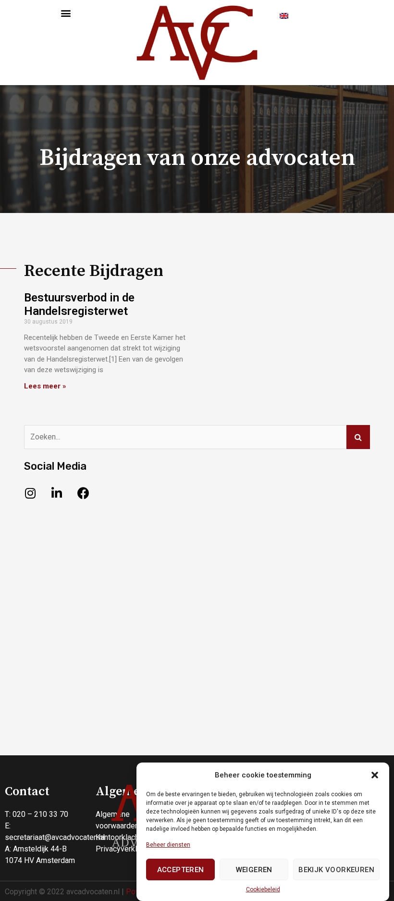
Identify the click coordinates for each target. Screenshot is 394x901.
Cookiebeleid (263, 889)
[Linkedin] (57, 493)
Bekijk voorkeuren (336, 869)
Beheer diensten (168, 844)
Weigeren (254, 869)
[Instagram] (30, 493)
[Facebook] (83, 493)
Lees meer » (45, 386)
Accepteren (180, 869)
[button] (375, 775)
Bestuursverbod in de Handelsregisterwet (79, 304)
